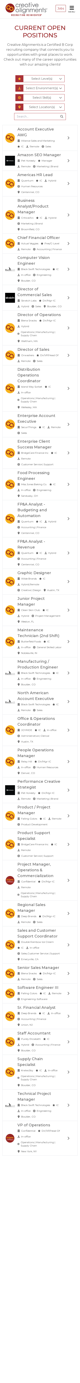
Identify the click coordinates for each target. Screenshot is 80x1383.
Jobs (60, 8)
